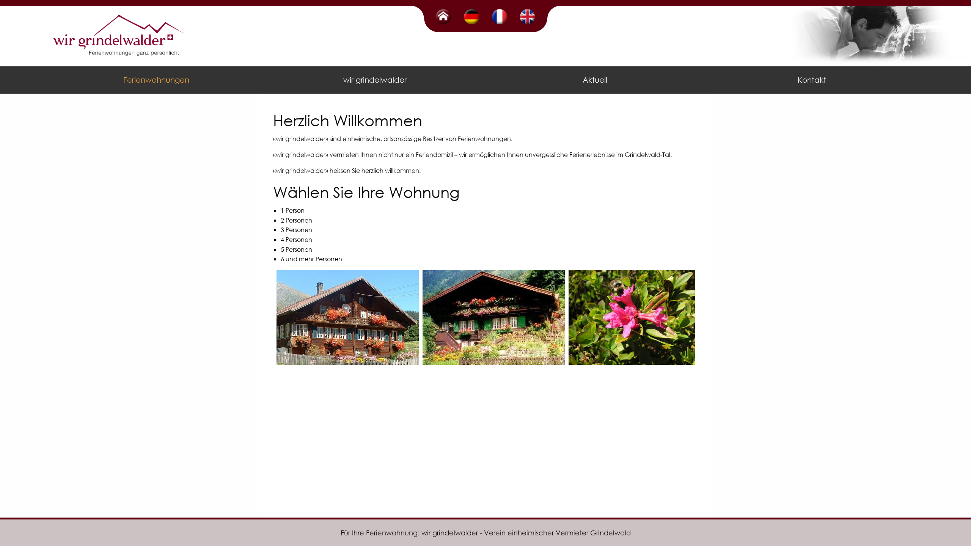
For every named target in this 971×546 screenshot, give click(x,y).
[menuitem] (158, 80)
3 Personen (296, 230)
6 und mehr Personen (311, 259)
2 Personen (296, 220)
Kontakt (812, 79)
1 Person (293, 210)
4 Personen (296, 239)
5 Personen (296, 249)
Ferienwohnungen (156, 79)
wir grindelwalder (375, 79)
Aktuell (595, 79)
